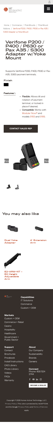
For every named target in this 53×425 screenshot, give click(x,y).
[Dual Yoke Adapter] (13, 228)
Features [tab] (9, 93)
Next (46, 161)
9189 (42, 116)
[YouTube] (33, 379)
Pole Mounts (30, 25)
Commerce (17, 25)
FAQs (7, 376)
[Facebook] (30, 379)
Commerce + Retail (14, 322)
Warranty (9, 380)
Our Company (36, 350)
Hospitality (9, 329)
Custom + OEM (28, 308)
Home (6, 25)
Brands (32, 358)
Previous (6, 161)
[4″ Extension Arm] (39, 228)
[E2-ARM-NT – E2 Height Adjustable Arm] (13, 259)
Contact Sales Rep (21, 129)
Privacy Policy (10, 404)
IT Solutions (27, 300)
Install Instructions (13, 361)
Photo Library (11, 369)
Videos (7, 373)
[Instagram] (41, 379)
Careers (33, 361)
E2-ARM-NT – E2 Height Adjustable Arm (13, 275)
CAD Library (10, 365)
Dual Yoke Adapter (11, 241)
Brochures (9, 354)
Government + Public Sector (11, 338)
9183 (32, 116)
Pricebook (9, 358)
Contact (8, 350)
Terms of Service (41, 407)
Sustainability (36, 354)
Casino (7, 326)
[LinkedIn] (37, 379)
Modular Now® (29, 113)
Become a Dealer (38, 385)
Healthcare (10, 333)
